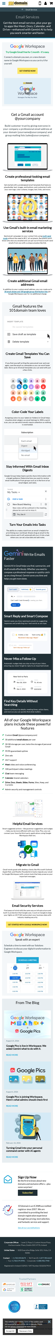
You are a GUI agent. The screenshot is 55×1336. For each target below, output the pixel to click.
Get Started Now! (27, 71)
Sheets (19, 782)
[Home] (22, 9)
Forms (31, 782)
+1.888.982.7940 (42, 1261)
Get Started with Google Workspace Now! (27, 925)
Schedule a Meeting (27, 960)
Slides (25, 782)
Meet (7, 764)
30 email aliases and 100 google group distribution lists (26, 291)
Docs (13, 782)
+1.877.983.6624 (45, 1258)
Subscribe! (27, 1192)
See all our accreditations (29, 1227)
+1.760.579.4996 (18, 1261)
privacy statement (17, 1327)
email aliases (22, 739)
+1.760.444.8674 (19, 1258)
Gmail (15, 735)
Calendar (9, 778)
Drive (7, 782)
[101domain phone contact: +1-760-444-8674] (40, 4)
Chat (7, 773)
